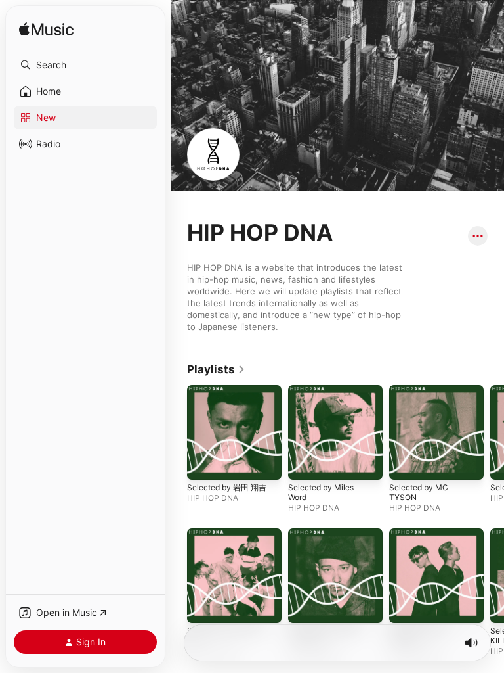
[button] (85, 65)
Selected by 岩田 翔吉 (226, 487)
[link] (216, 369)
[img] (46, 29)
